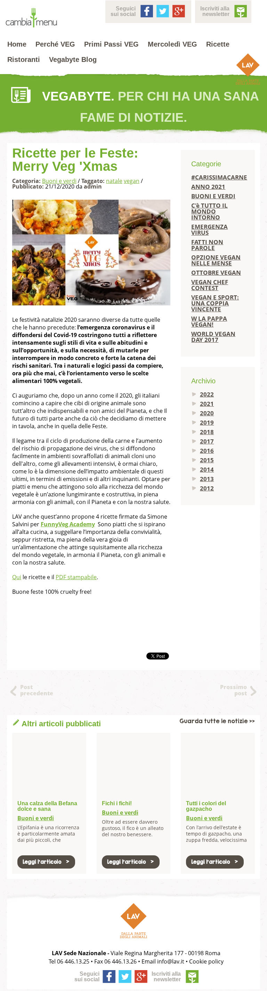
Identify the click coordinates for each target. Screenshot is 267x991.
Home (16, 44)
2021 (207, 404)
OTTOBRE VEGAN (216, 272)
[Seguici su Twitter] (162, 10)
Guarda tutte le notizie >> (217, 721)
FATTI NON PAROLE (207, 245)
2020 (207, 413)
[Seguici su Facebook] (146, 10)
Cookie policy (206, 961)
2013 (207, 479)
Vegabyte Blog (73, 59)
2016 (207, 451)
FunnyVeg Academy (68, 524)
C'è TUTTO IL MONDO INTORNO (209, 211)
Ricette (217, 44)
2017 (207, 441)
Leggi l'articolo (42, 862)
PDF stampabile (76, 577)
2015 (207, 460)
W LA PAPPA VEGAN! (209, 321)
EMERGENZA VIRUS (209, 229)
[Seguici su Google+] (178, 10)
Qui (16, 577)
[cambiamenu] (31, 18)
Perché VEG (55, 44)
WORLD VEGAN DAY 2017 (213, 337)
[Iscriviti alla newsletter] (240, 10)
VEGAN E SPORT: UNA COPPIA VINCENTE (215, 303)
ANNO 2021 (208, 187)
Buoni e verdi (59, 181)
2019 (207, 422)
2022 (207, 394)
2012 (207, 488)
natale (114, 181)
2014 (207, 469)
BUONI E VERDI (213, 196)
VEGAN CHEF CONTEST (209, 285)
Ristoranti (23, 59)
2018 (207, 432)
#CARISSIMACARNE (217, 177)
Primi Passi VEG (111, 44)
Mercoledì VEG (172, 44)
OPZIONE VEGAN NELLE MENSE (216, 260)
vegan (131, 181)
